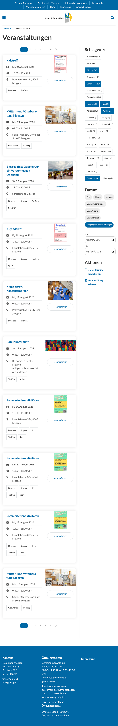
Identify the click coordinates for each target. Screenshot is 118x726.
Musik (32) (104, 131)
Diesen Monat (93, 218)
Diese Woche (92, 211)
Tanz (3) (90, 165)
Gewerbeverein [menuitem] (85, 7)
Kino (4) (105, 104)
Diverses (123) (93, 84)
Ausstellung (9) (93, 57)
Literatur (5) (92, 124)
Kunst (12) (91, 118)
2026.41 (64, 712)
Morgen (109, 197)
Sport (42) (108, 158)
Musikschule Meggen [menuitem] (49, 3)
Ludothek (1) (107, 124)
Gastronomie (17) (94, 90)
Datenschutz (48, 715)
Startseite (6, 28)
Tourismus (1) (92, 172)
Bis (86, 246)
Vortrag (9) (107, 178)
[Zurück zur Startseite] (59, 17)
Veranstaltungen (23, 28)
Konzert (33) (92, 111)
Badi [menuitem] (53, 7)
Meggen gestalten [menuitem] (36, 7)
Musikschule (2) (93, 138)
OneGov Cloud (50, 712)
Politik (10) (91, 151)
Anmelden (63, 715)
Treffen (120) (92, 178)
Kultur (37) (107, 111)
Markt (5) (91, 131)
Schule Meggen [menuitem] (24, 3)
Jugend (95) (92, 104)
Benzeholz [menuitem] (98, 3)
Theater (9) (103, 165)
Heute (98, 197)
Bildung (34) (92, 70)
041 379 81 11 (10, 679)
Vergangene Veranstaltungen (99, 225)
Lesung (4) (105, 118)
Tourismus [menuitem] (66, 7)
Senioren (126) (93, 158)
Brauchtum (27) (93, 77)
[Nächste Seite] (56, 49)
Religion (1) (106, 151)
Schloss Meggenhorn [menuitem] (77, 3)
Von (86, 234)
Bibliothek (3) (92, 63)
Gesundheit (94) (94, 97)
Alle (88, 197)
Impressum (88, 659)
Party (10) (105, 145)
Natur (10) (91, 145)
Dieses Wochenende (95, 204)
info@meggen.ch (11, 682)
